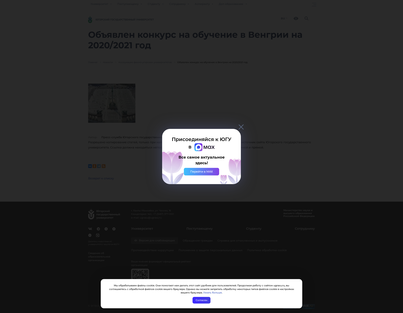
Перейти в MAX (201, 171)
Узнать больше (212, 292)
